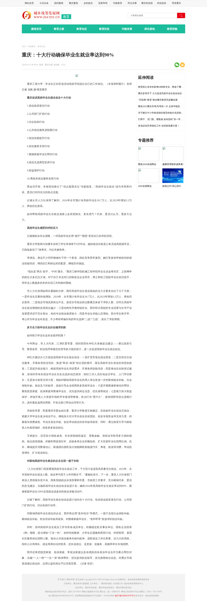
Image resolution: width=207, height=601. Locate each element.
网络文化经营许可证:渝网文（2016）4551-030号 (141, 591)
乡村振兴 (88, 3)
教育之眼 (59, 29)
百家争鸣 (102, 3)
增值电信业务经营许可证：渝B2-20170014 (63, 591)
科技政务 (161, 3)
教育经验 (172, 29)
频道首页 (36, 29)
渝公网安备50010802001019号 (61, 596)
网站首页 (29, 3)
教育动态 (81, 29)
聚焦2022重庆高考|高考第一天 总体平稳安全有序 (162, 106)
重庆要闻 (73, 3)
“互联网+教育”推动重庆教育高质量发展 (158, 100)
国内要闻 (58, 3)
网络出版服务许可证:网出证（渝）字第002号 (101, 591)
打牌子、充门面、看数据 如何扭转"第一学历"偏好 (163, 119)
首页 (24, 46)
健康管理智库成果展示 (173, 164)
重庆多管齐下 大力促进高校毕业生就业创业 (160, 93)
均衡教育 (117, 3)
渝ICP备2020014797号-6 (125, 596)
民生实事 (132, 3)
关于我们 (61, 579)
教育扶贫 (104, 29)
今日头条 (44, 3)
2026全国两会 (145, 186)
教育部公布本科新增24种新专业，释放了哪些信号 (163, 87)
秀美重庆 (176, 3)
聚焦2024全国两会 (147, 164)
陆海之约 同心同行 (171, 186)
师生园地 (149, 29)
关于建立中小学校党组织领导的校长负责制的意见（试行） (167, 113)
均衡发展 (127, 29)
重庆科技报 (147, 3)
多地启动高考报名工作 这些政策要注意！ (159, 126)
